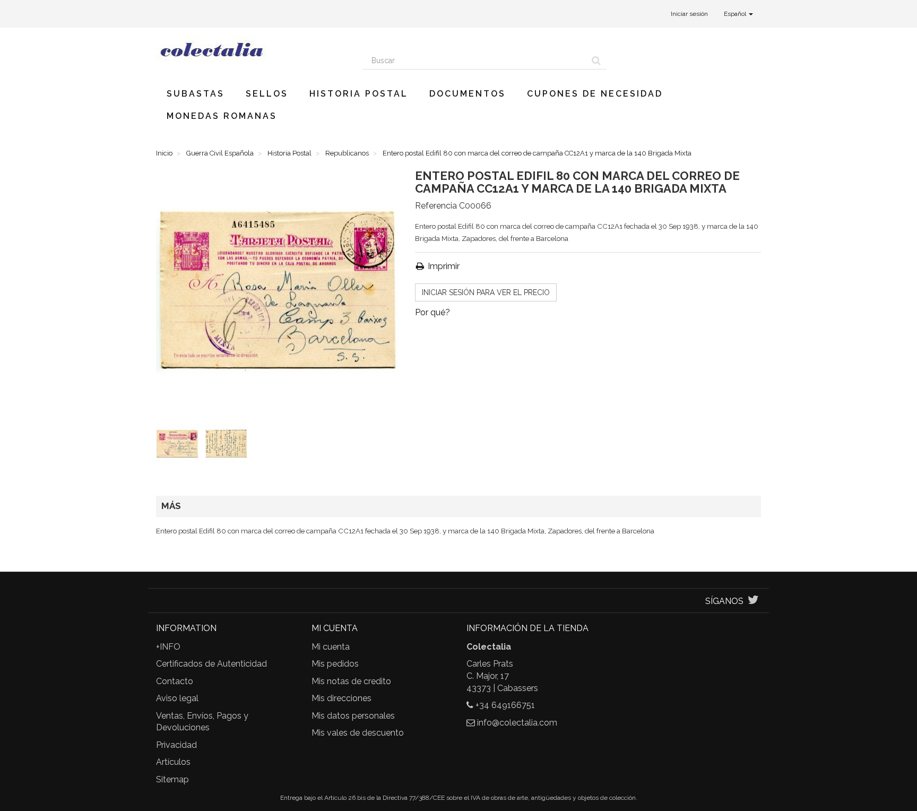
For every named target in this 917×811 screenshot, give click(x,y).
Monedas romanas (222, 116)
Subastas (195, 94)
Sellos (267, 94)
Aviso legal (177, 698)
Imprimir (443, 266)
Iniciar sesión (689, 14)
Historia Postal (358, 94)
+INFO (168, 647)
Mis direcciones (341, 698)
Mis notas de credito (351, 681)
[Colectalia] (251, 49)
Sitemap (172, 779)
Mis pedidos (335, 664)
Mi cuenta (331, 647)
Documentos (467, 94)
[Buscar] (596, 60)
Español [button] (736, 14)
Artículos (173, 762)
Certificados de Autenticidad (211, 664)
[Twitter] (753, 601)
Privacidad (176, 745)
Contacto (174, 681)
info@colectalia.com (517, 723)
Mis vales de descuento (358, 733)
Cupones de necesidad (595, 94)
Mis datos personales (353, 716)
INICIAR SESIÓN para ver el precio (486, 292)
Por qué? (432, 312)
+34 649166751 (505, 705)
